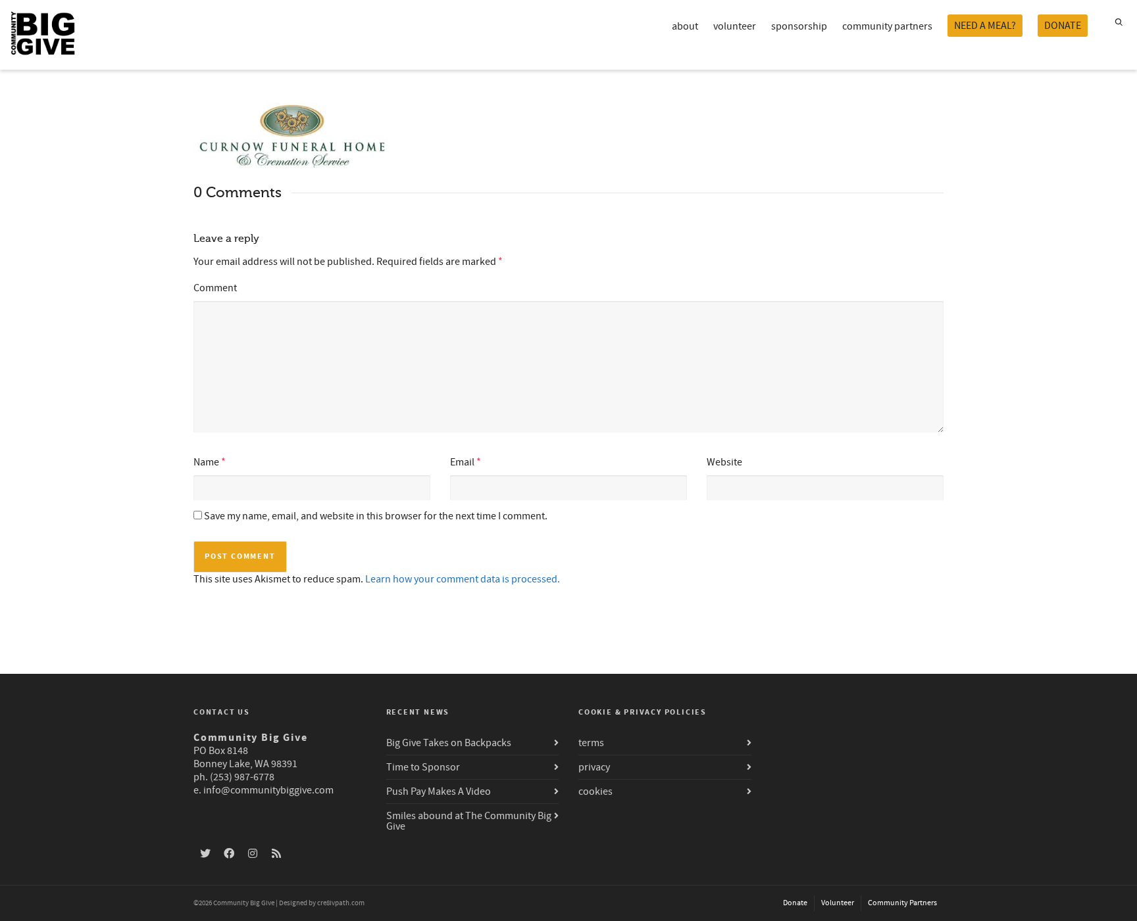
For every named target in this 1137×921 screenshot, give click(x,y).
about (685, 26)
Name (206, 462)
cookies (595, 791)
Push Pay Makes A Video (438, 791)
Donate (795, 903)
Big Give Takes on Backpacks (448, 742)
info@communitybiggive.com (268, 790)
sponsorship (799, 26)
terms (591, 742)
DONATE (1062, 25)
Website (724, 462)
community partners (887, 26)
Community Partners (902, 903)
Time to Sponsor (423, 767)
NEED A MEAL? (985, 25)
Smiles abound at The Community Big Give (468, 821)
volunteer (734, 26)
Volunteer (837, 903)
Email (462, 462)
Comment (215, 288)
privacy (594, 767)
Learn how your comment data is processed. (462, 579)
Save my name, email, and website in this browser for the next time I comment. (375, 516)
